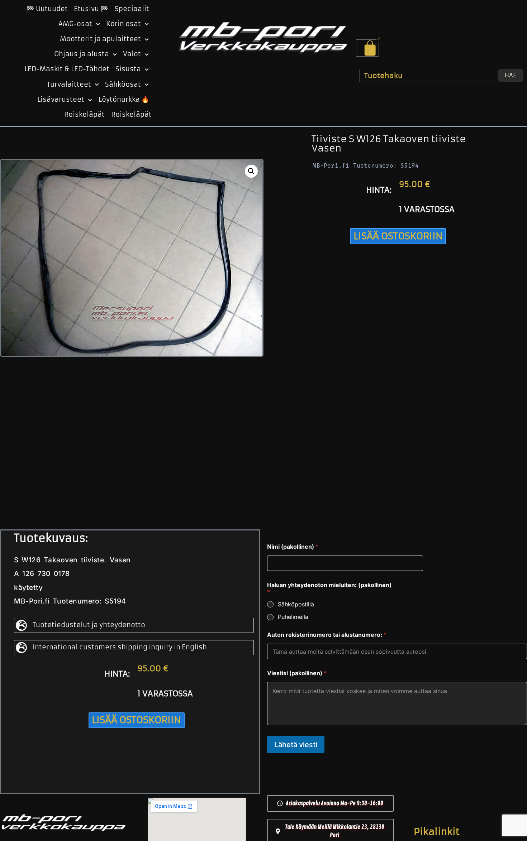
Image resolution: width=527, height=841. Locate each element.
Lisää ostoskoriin (398, 236)
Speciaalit (132, 9)
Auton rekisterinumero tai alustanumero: (326, 634)
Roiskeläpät (84, 115)
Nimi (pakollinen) (292, 546)
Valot (132, 54)
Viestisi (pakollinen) (297, 673)
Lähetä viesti (295, 744)
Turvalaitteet (69, 84)
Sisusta (128, 69)
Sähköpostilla (296, 604)
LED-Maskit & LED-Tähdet (66, 69)
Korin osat (123, 24)
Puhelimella (293, 616)
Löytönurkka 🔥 (124, 100)
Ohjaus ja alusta (81, 54)
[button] (251, 171)
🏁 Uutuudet (47, 9)
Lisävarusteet (60, 100)
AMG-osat (75, 24)
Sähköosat (123, 84)
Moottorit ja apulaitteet (100, 39)
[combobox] (427, 75)
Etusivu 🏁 (91, 9)
